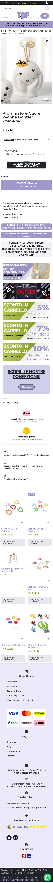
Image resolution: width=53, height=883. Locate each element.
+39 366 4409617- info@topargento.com (26, 807)
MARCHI (11, 31)
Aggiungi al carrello (9, 542)
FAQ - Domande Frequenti (19, 700)
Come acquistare (15, 695)
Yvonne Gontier (22, 31)
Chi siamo (11, 742)
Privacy (5, 877)
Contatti (10, 756)
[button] (6, 16)
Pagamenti (11, 686)
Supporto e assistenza (17, 803)
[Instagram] (15, 837)
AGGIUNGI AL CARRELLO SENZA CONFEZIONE (26, 165)
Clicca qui (26, 387)
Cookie (14, 877)
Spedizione (11, 681)
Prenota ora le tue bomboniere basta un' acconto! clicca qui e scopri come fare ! (26, 24)
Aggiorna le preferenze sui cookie (20, 880)
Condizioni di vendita (31, 877)
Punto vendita (13, 751)
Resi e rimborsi (13, 691)
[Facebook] (9, 837)
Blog (8, 746)
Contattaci (40, 154)
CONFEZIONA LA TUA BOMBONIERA (26, 185)
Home (3, 31)
